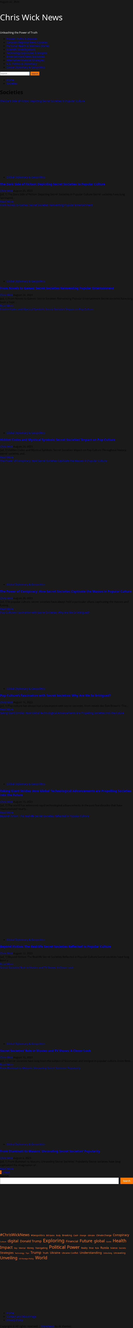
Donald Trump (31, 1241)
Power (73, 1247)
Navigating (41, 1247)
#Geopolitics (38, 1235)
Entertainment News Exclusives (25, 56)
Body (58, 1235)
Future (86, 1241)
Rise (91, 1247)
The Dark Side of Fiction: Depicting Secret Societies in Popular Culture (42, 101)
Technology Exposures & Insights (26, 53)
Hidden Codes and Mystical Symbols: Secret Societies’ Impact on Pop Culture (46, 309)
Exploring (53, 1240)
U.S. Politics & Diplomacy (21, 63)
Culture (3, 1241)
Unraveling (120, 1252)
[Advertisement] (66, 1206)
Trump (35, 1252)
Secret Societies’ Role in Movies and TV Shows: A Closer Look (36, 967)
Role (97, 1248)
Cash (75, 1235)
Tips (27, 1253)
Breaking (67, 1235)
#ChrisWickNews (15, 1234)
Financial (72, 1241)
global (99, 1240)
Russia (104, 1248)
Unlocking (107, 1253)
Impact (6, 1247)
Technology (19, 1253)
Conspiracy (121, 1235)
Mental (22, 1248)
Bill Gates (50, 1235)
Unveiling (8, 1257)
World (41, 1258)
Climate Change (103, 1235)
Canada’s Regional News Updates (26, 42)
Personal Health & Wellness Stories (27, 46)
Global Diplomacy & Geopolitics (25, 67)
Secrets (122, 1248)
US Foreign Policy (26, 1258)
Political (57, 1247)
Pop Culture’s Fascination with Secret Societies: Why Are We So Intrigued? (45, 612)
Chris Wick (6, 191)
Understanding (91, 1253)
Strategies (6, 1253)
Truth (45, 1252)
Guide (108, 1241)
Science (113, 1247)
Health (119, 1241)
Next (7, 1172)
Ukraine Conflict (70, 1253)
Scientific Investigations (21, 49)
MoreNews (47, 1326)
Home (10, 1313)
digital (13, 1240)
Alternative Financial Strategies (25, 60)
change (83, 1235)
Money (30, 1247)
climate (91, 1235)
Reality (84, 1247)
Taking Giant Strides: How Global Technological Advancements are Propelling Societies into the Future (62, 713)
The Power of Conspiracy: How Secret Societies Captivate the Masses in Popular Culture (53, 461)
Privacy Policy (14, 1320)
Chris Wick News (31, 17)
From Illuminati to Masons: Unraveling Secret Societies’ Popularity (40, 1068)
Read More (6, 201)
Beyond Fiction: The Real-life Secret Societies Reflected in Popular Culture (44, 816)
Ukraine (55, 1253)
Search (4, 1176)
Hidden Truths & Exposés (21, 39)
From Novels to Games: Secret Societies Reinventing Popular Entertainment (46, 205)
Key (15, 1248)
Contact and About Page (21, 1316)
